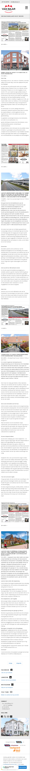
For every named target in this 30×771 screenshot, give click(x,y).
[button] (10, 767)
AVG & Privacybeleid (16, 764)
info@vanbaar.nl (6, 709)
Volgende (18, 663)
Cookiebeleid (6, 764)
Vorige (10, 663)
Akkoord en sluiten (20, 767)
